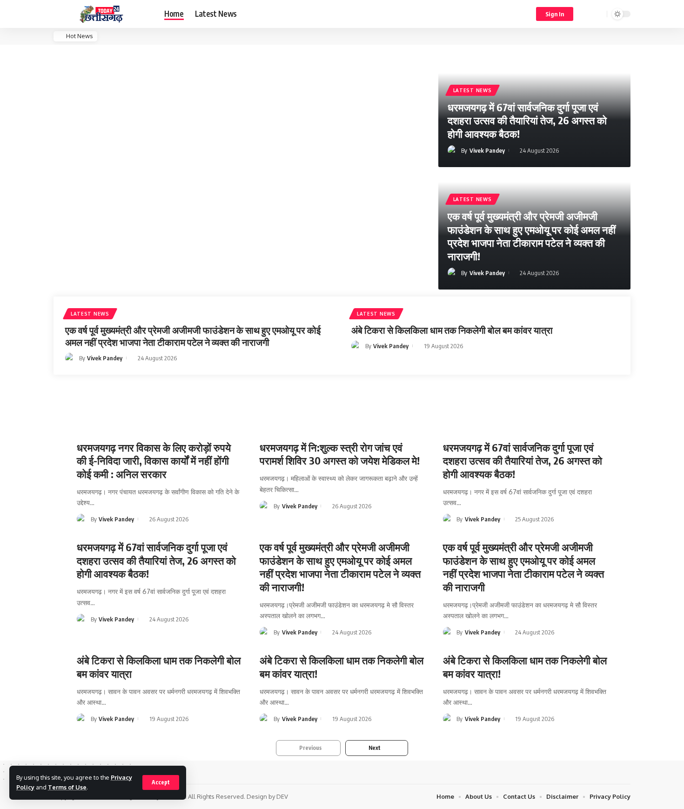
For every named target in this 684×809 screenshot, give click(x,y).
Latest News (472, 90)
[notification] (586, 14)
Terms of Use (67, 787)
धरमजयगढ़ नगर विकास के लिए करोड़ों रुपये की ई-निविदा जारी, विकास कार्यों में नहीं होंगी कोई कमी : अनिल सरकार (154, 460)
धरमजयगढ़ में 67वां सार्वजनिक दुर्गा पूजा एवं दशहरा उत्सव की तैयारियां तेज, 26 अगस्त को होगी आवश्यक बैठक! (527, 120)
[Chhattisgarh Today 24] (101, 14)
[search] (598, 14)
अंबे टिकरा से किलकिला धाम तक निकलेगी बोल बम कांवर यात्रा (452, 330)
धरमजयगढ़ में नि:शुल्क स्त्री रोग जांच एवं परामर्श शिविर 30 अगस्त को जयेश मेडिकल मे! (340, 454)
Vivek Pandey (487, 150)
